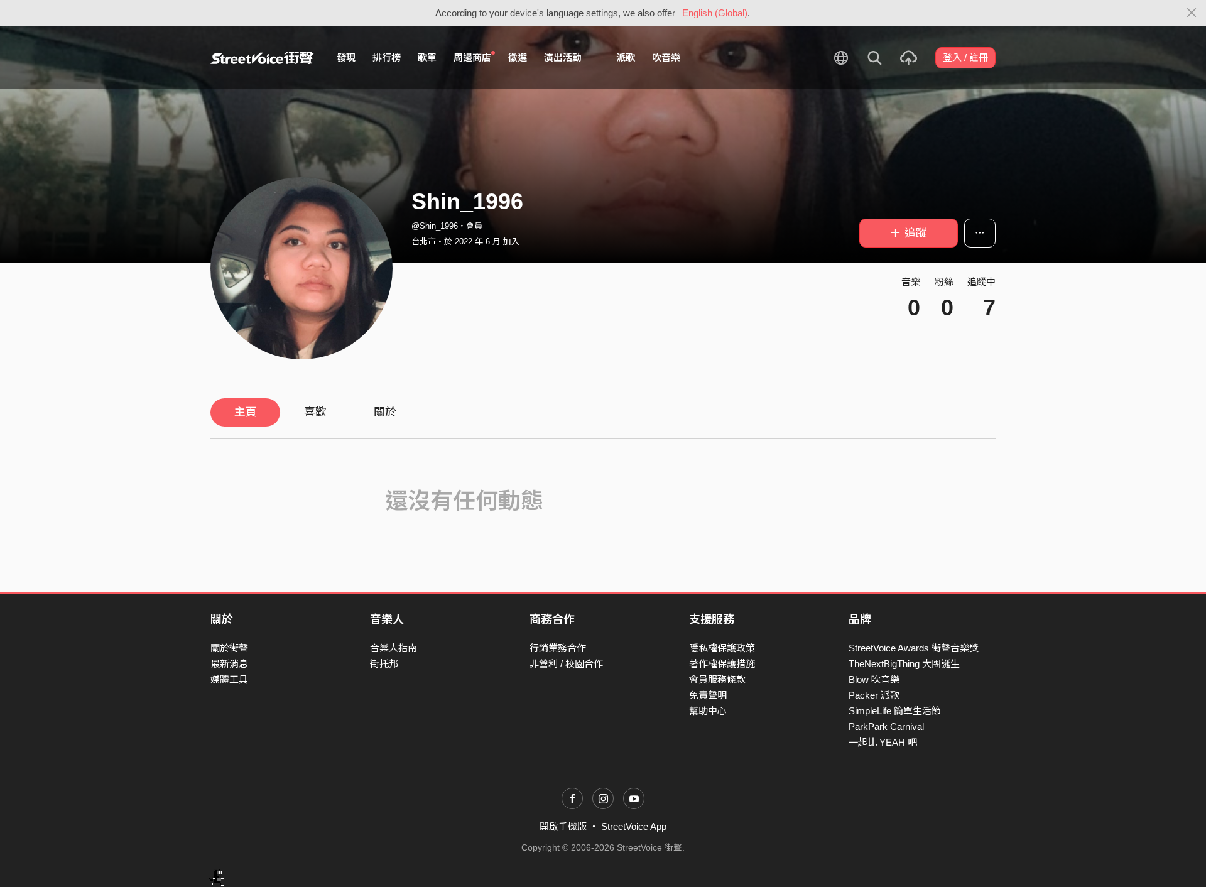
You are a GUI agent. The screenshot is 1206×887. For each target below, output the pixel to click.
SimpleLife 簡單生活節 (895, 710)
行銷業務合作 (558, 648)
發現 (346, 57)
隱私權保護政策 (722, 648)
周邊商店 (472, 57)
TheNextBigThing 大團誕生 (904, 663)
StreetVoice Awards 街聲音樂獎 (914, 648)
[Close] (1192, 13)
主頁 (245, 412)
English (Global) (714, 13)
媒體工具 (229, 679)
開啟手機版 (563, 826)
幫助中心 (708, 710)
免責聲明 (708, 695)
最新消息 (229, 663)
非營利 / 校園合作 (566, 663)
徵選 (517, 57)
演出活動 (563, 57)
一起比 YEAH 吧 (883, 742)
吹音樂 (666, 57)
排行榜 (386, 57)
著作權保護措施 (722, 663)
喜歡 (315, 412)
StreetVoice (262, 58)
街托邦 (384, 663)
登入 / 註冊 (965, 57)
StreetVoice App (633, 826)
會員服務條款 (717, 679)
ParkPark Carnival (886, 726)
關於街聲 (229, 648)
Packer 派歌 (874, 695)
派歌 (625, 57)
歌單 (427, 57)
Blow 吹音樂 (874, 679)
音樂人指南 (393, 648)
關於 (385, 412)
